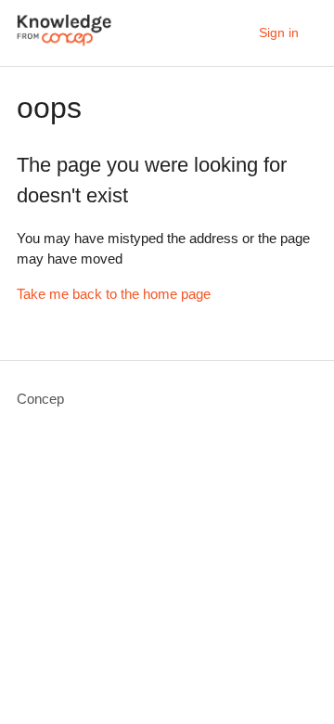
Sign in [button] (279, 32)
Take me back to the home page (114, 294)
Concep (40, 399)
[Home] (64, 42)
